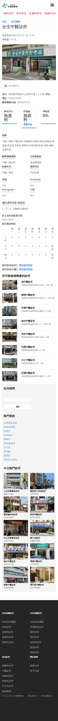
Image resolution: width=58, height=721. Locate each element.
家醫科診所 (7, 665)
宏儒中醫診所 (28, 372)
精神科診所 (7, 680)
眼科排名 (9, 13)
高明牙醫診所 (36, 514)
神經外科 (34, 652)
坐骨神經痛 (9, 426)
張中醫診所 (27, 281)
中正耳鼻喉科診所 (11, 538)
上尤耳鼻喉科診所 (11, 491)
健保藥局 (6, 691)
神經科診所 (7, 642)
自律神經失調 (10, 422)
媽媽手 (7, 439)
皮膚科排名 (35, 13)
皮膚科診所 (7, 631)
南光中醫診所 (28, 320)
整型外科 (34, 647)
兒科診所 (6, 626)
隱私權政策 (32, 696)
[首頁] (10, 5)
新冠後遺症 (9, 443)
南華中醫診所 (9, 584)
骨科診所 (34, 637)
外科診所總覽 (37, 621)
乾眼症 (7, 431)
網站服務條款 (46, 696)
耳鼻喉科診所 (37, 626)
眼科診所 (34, 631)
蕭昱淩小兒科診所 (38, 491)
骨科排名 (21, 13)
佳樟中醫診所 (28, 346)
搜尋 (18, 406)
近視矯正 (8, 435)
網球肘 (7, 455)
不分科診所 (7, 686)
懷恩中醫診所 (28, 294)
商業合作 (34, 665)
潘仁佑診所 (35, 538)
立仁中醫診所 (28, 359)
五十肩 (7, 447)
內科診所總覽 (9, 621)
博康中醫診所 (36, 561)
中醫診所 (6, 670)
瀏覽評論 (28, 124)
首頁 (4, 21)
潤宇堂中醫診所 (37, 584)
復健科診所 (7, 637)
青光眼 (7, 451)
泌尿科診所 (35, 642)
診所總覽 (15, 21)
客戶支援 (34, 670)
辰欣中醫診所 (28, 333)
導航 (48, 94)
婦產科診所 (7, 675)
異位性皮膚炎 (10, 459)
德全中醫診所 (9, 561)
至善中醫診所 (28, 307)
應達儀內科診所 (10, 514)
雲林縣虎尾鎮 (26, 265)
